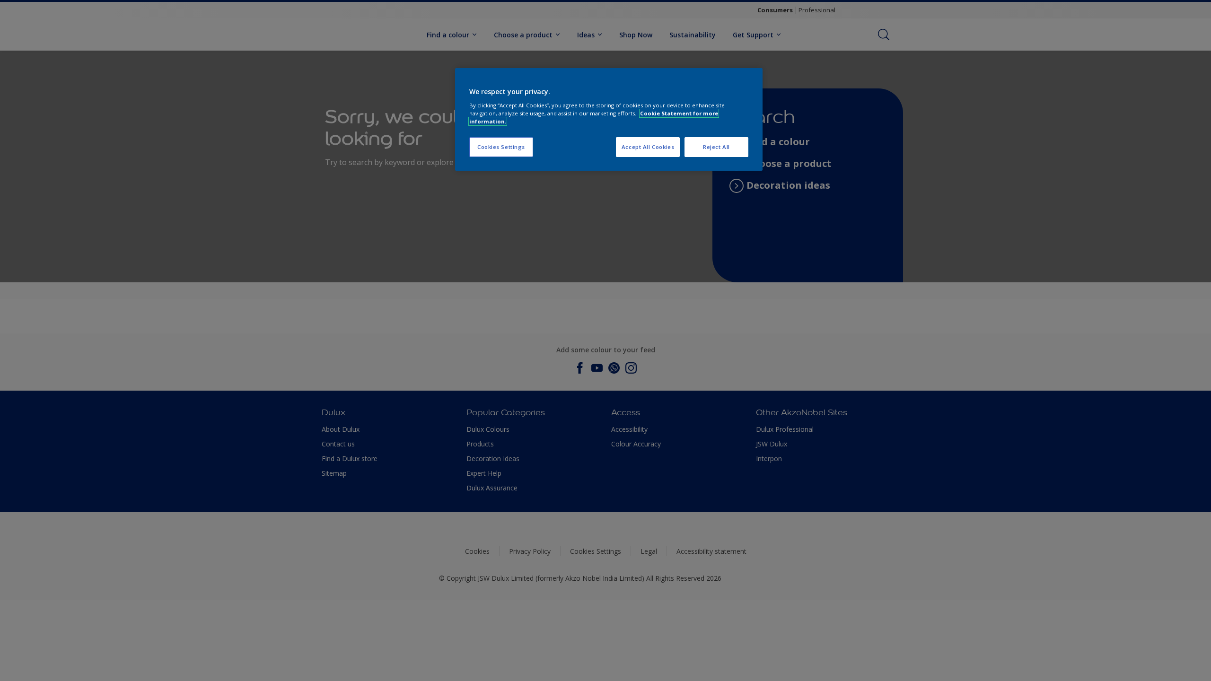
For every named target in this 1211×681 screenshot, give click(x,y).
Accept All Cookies (648, 146)
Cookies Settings (501, 146)
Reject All (716, 146)
